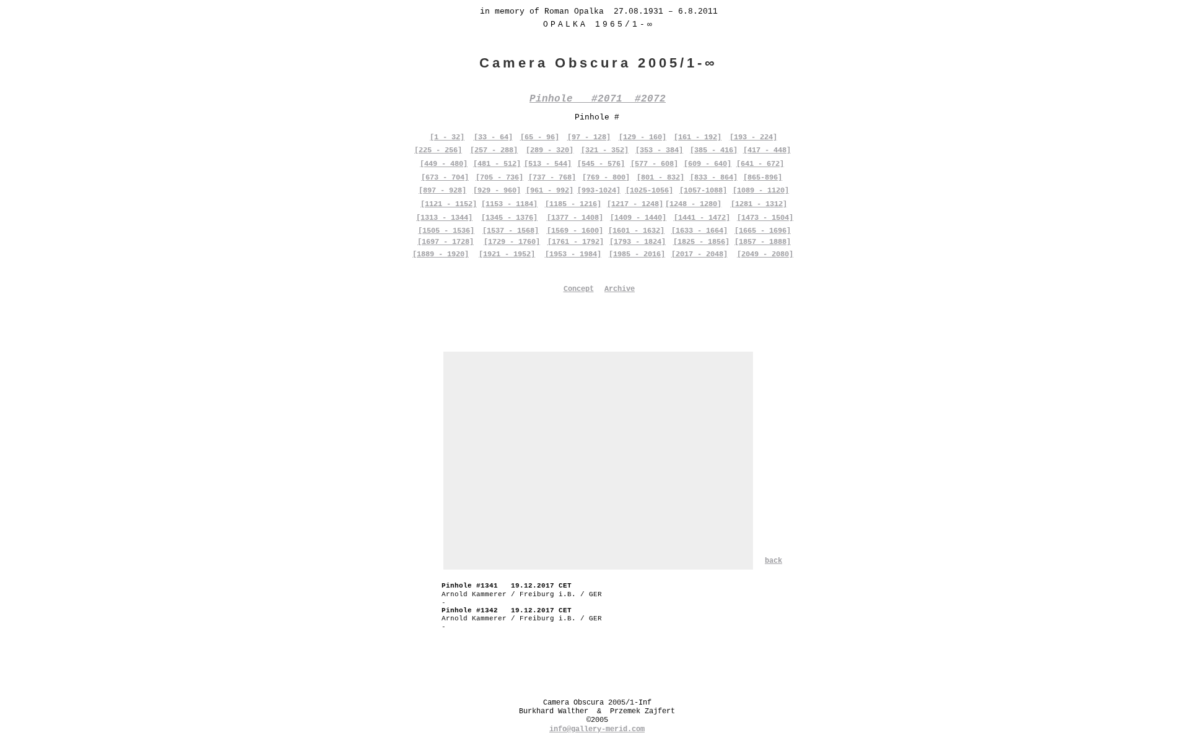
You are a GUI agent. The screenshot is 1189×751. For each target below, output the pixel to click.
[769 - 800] (606, 177)
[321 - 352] (605, 150)
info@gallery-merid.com (597, 729)
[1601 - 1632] (636, 231)
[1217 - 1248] (635, 204)
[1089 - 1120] (761, 190)
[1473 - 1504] (765, 218)
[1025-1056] (649, 190)
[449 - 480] (444, 164)
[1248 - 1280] (693, 204)
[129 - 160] (642, 137)
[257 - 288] (494, 150)
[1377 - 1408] (575, 218)
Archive (619, 289)
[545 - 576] (601, 164)
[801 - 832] (660, 177)
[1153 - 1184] (509, 204)
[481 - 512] (497, 164)
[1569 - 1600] (575, 231)
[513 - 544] (548, 164)
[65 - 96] (539, 137)
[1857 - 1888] (762, 242)
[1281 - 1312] (759, 204)
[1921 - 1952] (507, 254)
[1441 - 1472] (702, 218)
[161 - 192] (697, 137)
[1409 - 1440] (638, 218)
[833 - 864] (714, 177)
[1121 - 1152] (448, 204)
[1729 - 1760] (512, 242)
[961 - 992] (549, 190)
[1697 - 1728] (445, 242)
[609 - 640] (707, 164)
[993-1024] (599, 190)
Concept (579, 289)
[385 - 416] (714, 150)
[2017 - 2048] (699, 254)
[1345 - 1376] (509, 218)
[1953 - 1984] (573, 254)
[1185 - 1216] (573, 204)
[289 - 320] (549, 150)
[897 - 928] (442, 190)
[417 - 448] (767, 150)
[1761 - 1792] (575, 242)
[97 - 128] (589, 137)
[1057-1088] (703, 190)
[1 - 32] (447, 137)
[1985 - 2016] (637, 254)
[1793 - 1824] (637, 242)
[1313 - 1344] (444, 218)
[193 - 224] (753, 137)
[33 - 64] (493, 137)
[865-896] (762, 177)
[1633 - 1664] (699, 231)
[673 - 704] (445, 177)
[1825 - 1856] (701, 242)
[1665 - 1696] (762, 231)
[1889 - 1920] (440, 254)
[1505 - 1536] (446, 231)
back (773, 561)
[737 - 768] (552, 177)
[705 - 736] (499, 177)
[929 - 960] (497, 190)
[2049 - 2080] (765, 254)
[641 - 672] (760, 164)
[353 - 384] (659, 150)
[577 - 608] (654, 164)
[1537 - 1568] (510, 231)
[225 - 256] (438, 150)
